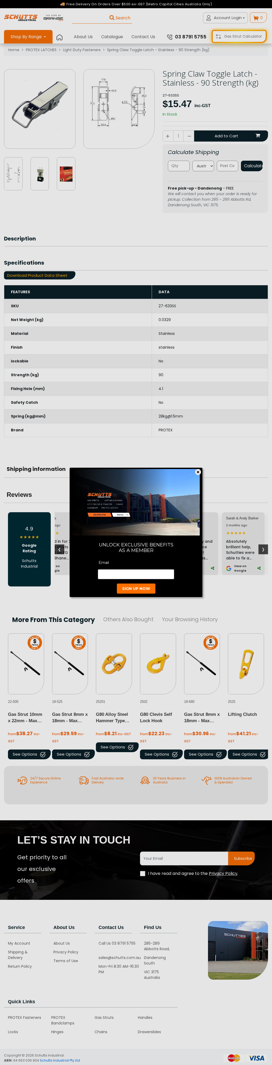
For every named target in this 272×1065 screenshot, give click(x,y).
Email (104, 562)
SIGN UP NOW (136, 588)
